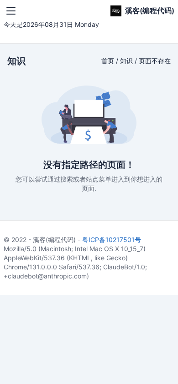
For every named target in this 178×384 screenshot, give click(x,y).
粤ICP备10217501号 (111, 239)
